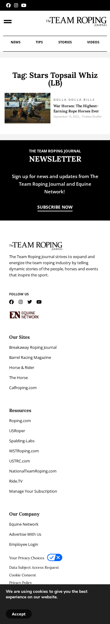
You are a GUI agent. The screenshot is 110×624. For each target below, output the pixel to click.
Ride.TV (16, 481)
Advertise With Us (25, 534)
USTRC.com (19, 461)
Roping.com (20, 420)
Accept (19, 614)
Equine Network (23, 524)
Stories (65, 42)
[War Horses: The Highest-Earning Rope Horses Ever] (27, 108)
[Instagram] (16, 5)
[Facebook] (8, 5)
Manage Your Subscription (33, 491)
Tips (39, 42)
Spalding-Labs (22, 440)
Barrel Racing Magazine (30, 357)
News (15, 42)
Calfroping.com (23, 387)
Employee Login (23, 544)
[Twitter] (30, 302)
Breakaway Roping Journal (33, 347)
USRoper (17, 430)
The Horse (18, 377)
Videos (93, 42)
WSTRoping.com (24, 451)
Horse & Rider (21, 367)
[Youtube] (23, 5)
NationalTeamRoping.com (33, 471)
